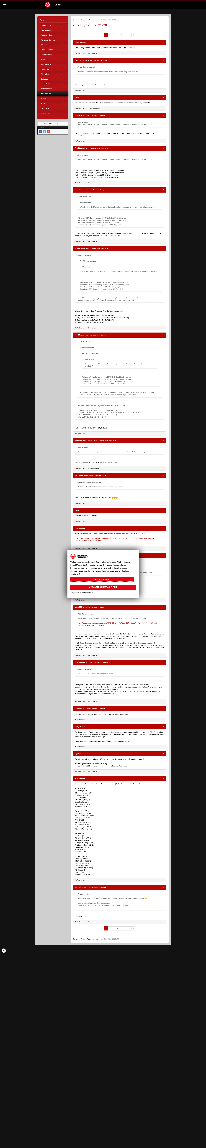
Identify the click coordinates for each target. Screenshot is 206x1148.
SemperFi (79, 475)
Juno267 (78, 115)
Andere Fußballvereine (89, 20)
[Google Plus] (48, 131)
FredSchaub (80, 148)
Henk (77, 97)
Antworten (81, 53)
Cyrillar (78, 754)
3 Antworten (93, 108)
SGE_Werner (80, 528)
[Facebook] (40, 131)
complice (78, 887)
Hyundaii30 (79, 60)
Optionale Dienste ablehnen (103, 587)
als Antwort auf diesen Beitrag (95, 60)
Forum (57, 4)
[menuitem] (52, 25)
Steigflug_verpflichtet (84, 440)
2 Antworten (93, 468)
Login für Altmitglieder (52, 123)
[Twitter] (44, 131)
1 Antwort (92, 53)
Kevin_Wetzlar (80, 42)
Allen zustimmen (102, 579)
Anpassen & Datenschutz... (82, 593)
